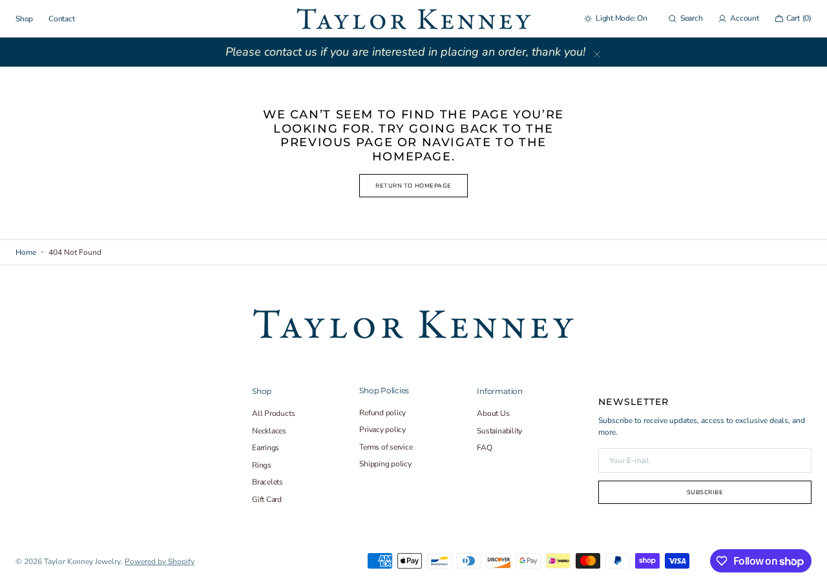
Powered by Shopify (159, 561)
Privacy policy (382, 429)
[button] (685, 19)
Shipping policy (385, 464)
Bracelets (267, 482)
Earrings (265, 447)
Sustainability (499, 431)
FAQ (484, 447)
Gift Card (267, 499)
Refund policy (382, 413)
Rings (261, 465)
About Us (493, 414)
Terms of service (385, 447)
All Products (273, 414)
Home (26, 252)
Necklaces (269, 431)
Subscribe (705, 492)
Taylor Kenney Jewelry (82, 561)
